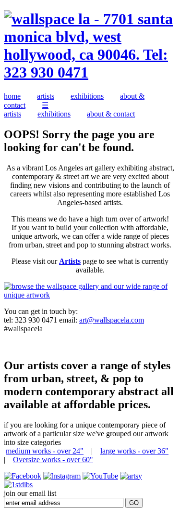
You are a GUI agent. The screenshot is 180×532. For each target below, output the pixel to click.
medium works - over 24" (45, 451)
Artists (70, 261)
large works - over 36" (134, 451)
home (12, 96)
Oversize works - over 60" (53, 459)
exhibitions (87, 96)
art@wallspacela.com (111, 320)
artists (45, 96)
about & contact (111, 114)
